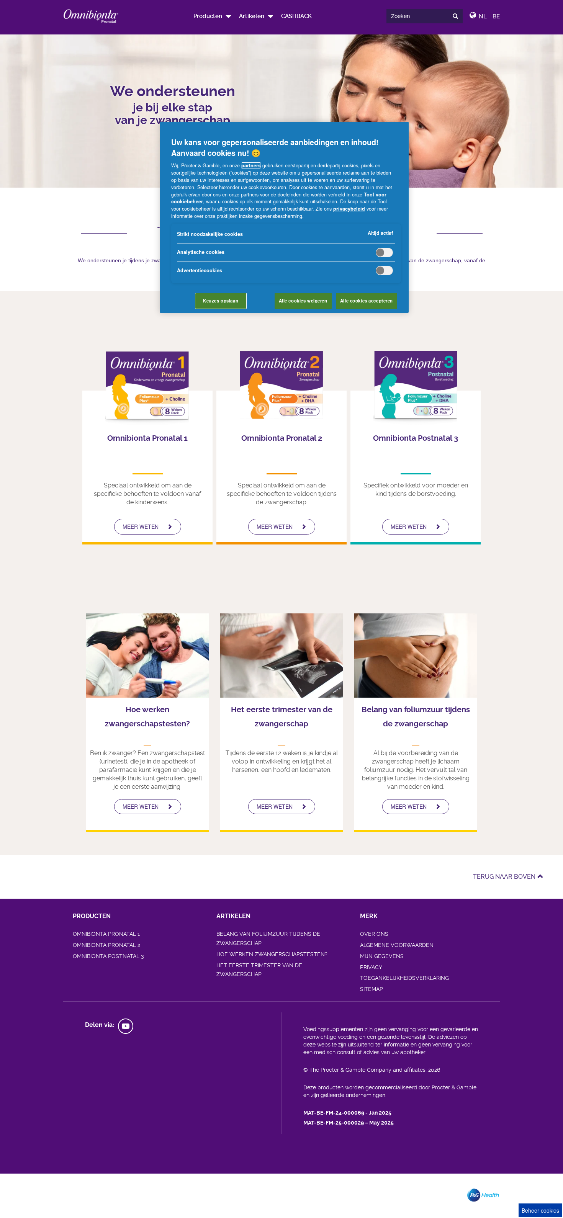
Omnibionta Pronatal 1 (147, 438)
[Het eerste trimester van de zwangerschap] (281, 655)
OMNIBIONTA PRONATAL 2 (106, 945)
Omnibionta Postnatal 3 (415, 438)
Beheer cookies (540, 1210)
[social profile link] (125, 1026)
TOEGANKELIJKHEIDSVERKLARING (404, 978)
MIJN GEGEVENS (382, 956)
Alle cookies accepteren (366, 301)
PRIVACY (371, 967)
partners (251, 165)
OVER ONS (374, 934)
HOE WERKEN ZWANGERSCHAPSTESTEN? (271, 954)
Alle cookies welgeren (303, 301)
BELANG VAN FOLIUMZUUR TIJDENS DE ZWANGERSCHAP (268, 938)
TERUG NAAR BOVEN (504, 876)
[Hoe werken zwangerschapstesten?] (147, 655)
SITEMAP (371, 989)
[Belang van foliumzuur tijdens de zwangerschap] (415, 655)
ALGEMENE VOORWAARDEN (397, 945)
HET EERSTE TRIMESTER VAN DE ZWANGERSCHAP (259, 970)
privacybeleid (349, 208)
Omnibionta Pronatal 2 (281, 438)
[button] (256, 16)
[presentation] (457, 16)
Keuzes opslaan (220, 301)
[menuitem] (212, 16)
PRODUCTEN (92, 916)
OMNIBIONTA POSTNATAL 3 (108, 956)
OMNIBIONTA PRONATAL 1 (106, 934)
